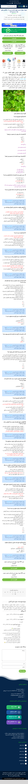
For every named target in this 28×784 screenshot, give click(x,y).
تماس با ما (9, 3)
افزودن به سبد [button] (20, 53)
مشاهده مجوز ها (20, 689)
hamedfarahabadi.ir (8, 778)
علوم (25, 79)
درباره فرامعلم (21, 697)
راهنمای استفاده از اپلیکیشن (17, 738)
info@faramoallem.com (16, 695)
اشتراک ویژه (9, 200)
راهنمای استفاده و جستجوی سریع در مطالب (14, 733)
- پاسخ (8, 614)
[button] (14, 745)
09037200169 (16, 3)
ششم (21, 79)
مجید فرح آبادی (13, 602)
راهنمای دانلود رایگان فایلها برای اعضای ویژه (14, 735)
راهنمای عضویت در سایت (18, 736)
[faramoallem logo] (21, 5)
